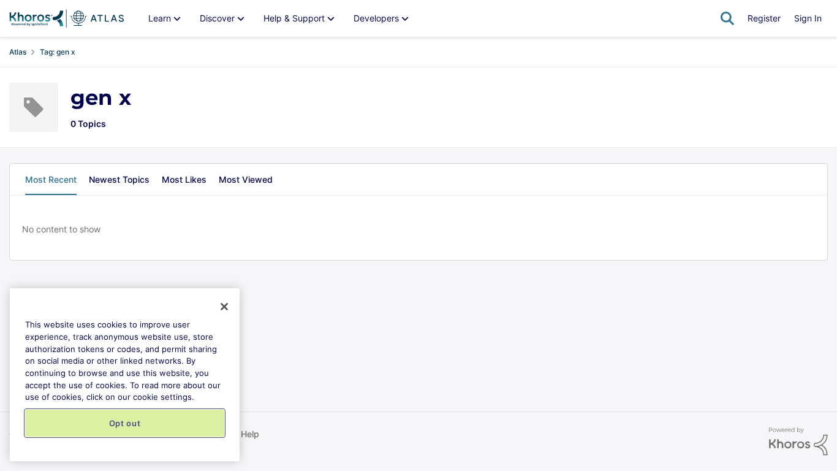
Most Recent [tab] (51, 179)
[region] (125, 374)
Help (250, 434)
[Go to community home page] (66, 18)
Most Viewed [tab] (246, 179)
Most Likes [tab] (184, 179)
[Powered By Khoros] (798, 441)
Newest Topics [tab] (119, 179)
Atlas (17, 51)
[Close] (224, 306)
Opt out (125, 423)
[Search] (727, 18)
